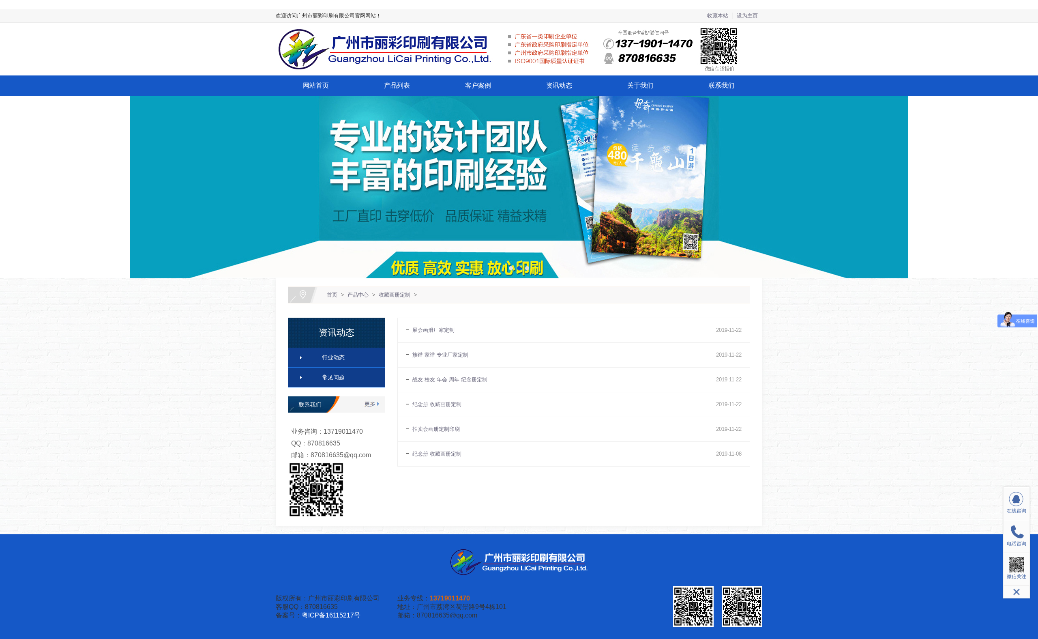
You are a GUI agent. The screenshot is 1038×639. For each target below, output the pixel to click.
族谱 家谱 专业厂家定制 (440, 355)
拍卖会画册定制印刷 (436, 429)
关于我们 (640, 85)
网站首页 (316, 85)
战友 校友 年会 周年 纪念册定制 (449, 380)
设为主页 (747, 16)
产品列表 (397, 85)
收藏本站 (717, 16)
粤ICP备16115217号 (331, 615)
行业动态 (333, 357)
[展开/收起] (1016, 592)
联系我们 (721, 85)
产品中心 (358, 295)
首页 (332, 295)
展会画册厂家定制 (433, 330)
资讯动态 (559, 85)
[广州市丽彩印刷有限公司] (519, 27)
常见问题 (333, 377)
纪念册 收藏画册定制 (436, 404)
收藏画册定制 (394, 295)
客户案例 (478, 85)
